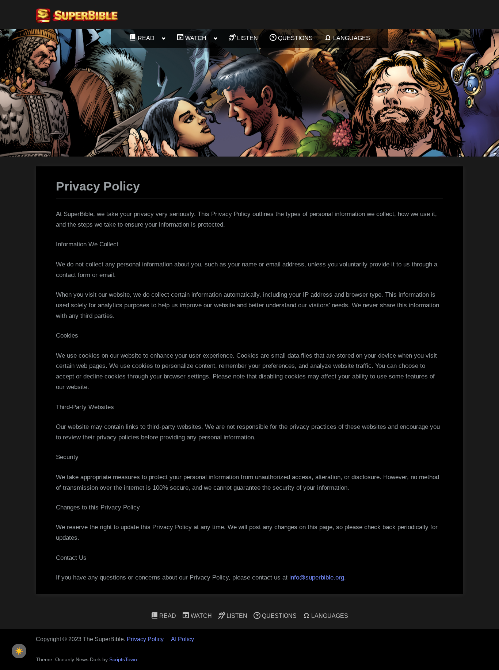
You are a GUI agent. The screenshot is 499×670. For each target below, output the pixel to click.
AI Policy (182, 639)
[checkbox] (19, 651)
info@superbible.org (316, 577)
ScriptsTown (123, 659)
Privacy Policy (145, 639)
